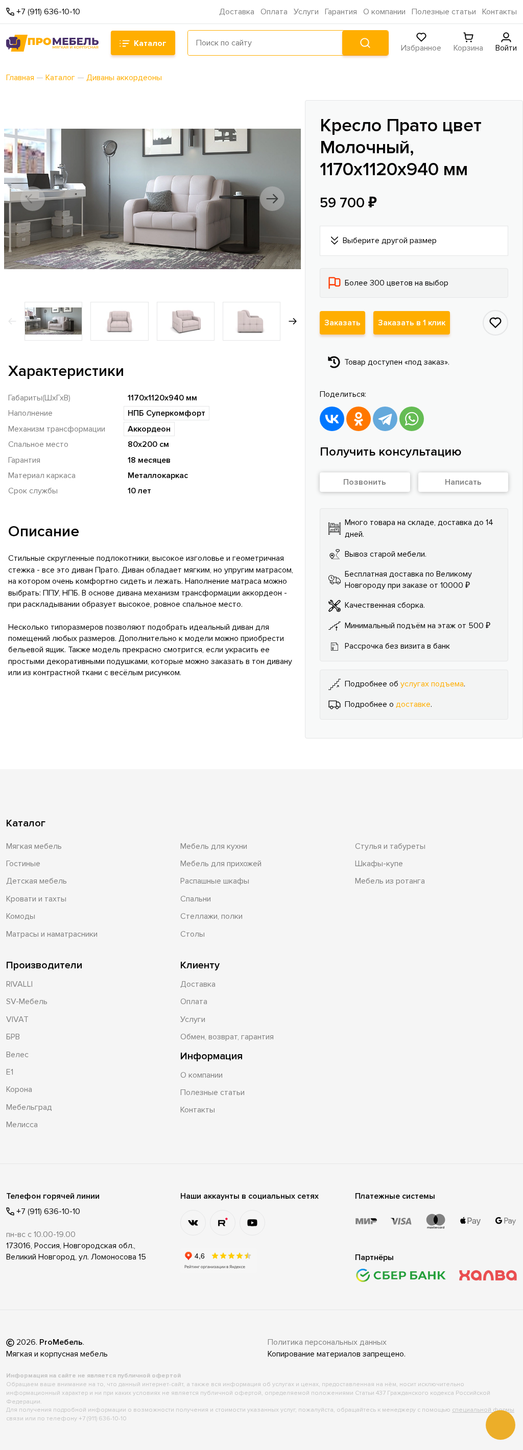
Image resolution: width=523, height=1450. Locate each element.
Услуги (306, 12)
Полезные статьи (444, 12)
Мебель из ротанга (390, 881)
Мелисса (22, 1125)
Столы (192, 934)
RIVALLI (19, 984)
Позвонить (364, 482)
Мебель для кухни (213, 846)
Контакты (499, 12)
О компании (384, 12)
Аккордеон (149, 429)
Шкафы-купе (379, 864)
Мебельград (29, 1107)
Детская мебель (36, 881)
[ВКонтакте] (332, 419)
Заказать (342, 323)
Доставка (236, 12)
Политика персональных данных (327, 1342)
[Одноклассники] (358, 419)
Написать (463, 482)
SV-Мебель (26, 1001)
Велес (17, 1055)
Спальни (195, 899)
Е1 (9, 1072)
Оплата (274, 12)
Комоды (20, 916)
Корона (19, 1089)
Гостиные (23, 864)
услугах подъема (432, 684)
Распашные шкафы (214, 881)
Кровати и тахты (36, 899)
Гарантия (341, 12)
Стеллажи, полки (211, 916)
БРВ (13, 1037)
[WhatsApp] (411, 419)
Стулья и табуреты (390, 846)
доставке (413, 704)
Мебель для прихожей (221, 864)
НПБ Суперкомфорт (166, 413)
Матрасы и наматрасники (52, 934)
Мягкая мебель (34, 846)
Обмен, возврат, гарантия (227, 1037)
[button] (32, 198)
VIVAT (17, 1019)
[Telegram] (385, 419)
